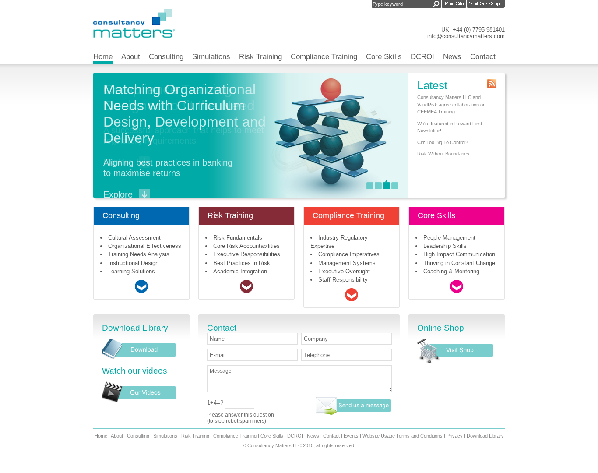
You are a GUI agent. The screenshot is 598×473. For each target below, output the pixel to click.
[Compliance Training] (351, 299)
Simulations (211, 57)
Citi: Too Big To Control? (442, 142)
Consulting (166, 57)
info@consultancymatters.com (466, 36)
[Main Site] (454, 4)
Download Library (485, 435)
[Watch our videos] (139, 400)
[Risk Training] (246, 291)
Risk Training (260, 57)
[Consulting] (141, 291)
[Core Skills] (456, 291)
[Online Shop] (455, 361)
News (452, 57)
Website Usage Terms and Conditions (402, 435)
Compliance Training (324, 57)
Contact (483, 57)
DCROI (422, 57)
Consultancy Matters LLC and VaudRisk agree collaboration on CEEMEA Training (451, 104)
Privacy (455, 435)
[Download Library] (139, 357)
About (130, 57)
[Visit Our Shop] (486, 4)
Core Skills (384, 57)
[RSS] (491, 83)
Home (103, 57)
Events (351, 435)
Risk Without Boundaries (443, 153)
